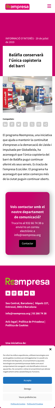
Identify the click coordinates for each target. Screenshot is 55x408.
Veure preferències (27, 397)
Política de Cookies (18, 404)
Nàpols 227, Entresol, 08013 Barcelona (27, 305)
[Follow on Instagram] (14, 293)
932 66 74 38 (33, 223)
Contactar (27, 243)
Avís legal (11, 321)
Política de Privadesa (35, 404)
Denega (27, 388)
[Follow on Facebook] (20, 293)
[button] (50, 349)
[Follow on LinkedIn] (8, 293)
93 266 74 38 (39, 313)
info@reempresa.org (27, 235)
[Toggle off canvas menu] (42, 6)
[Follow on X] (32, 293)
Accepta (27, 380)
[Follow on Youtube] (26, 293)
